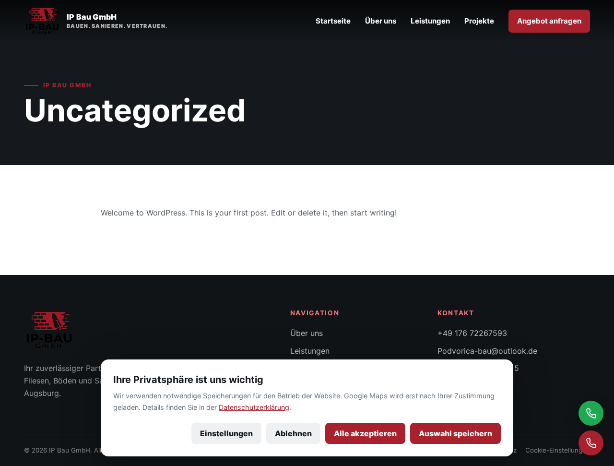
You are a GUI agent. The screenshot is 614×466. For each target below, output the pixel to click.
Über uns (380, 20)
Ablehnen (293, 433)
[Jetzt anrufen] (591, 442)
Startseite (333, 20)
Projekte (479, 20)
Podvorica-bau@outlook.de (487, 351)
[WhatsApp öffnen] (591, 413)
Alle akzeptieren (365, 433)
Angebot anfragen (549, 20)
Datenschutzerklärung (254, 407)
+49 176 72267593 (472, 333)
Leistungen (430, 20)
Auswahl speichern (455, 433)
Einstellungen (226, 433)
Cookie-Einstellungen (557, 450)
